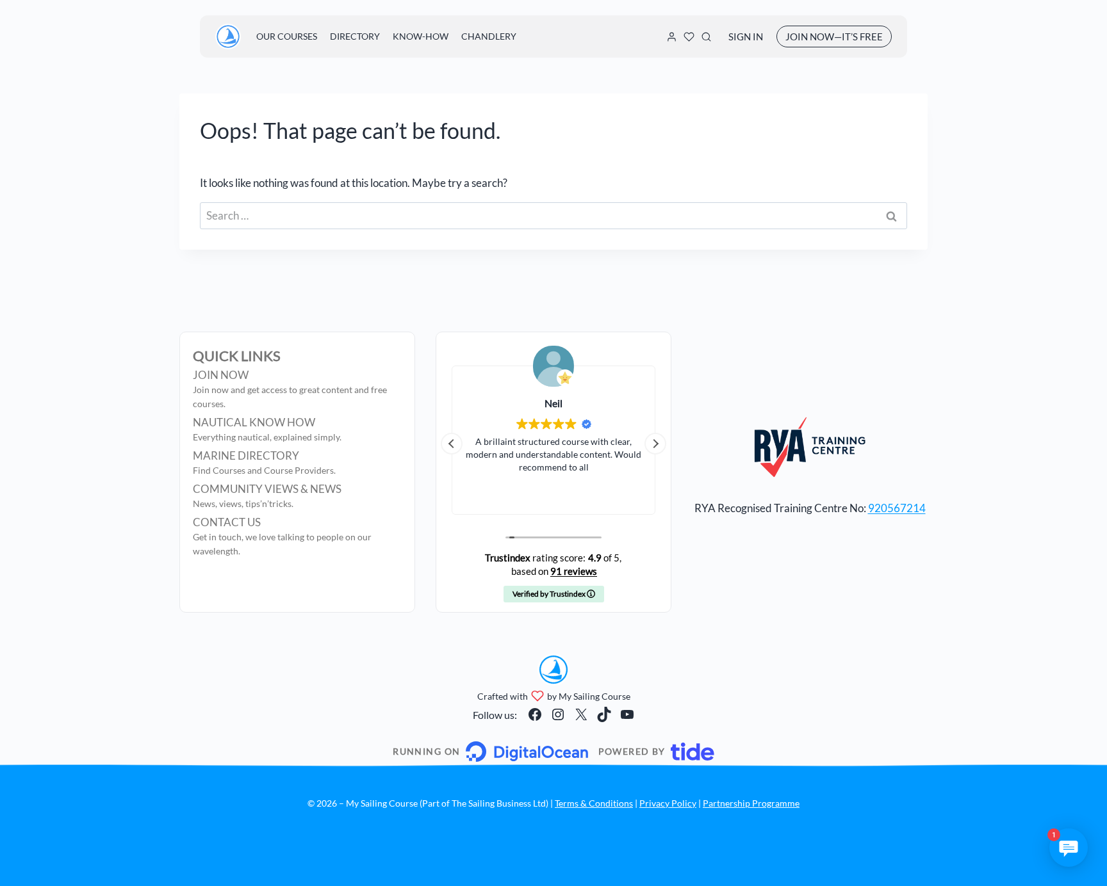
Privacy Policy (667, 803)
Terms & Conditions (594, 803)
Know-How (420, 36)
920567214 (897, 508)
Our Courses (286, 36)
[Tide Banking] (656, 752)
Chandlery (488, 36)
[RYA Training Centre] (810, 447)
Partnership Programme (751, 803)
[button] (655, 443)
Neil (553, 403)
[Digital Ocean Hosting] (490, 751)
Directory (355, 36)
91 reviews (573, 571)
